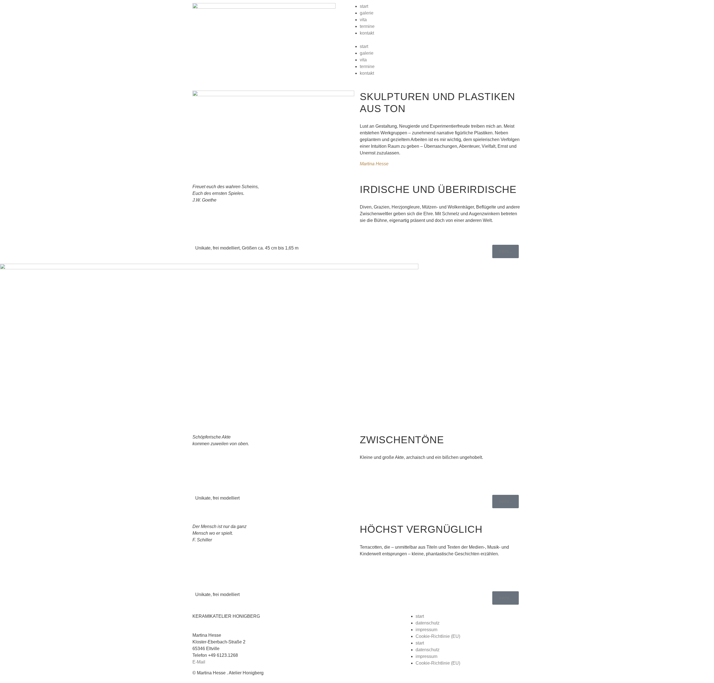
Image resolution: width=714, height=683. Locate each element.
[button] (441, 40)
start (364, 6)
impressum (426, 629)
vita (363, 19)
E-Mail (198, 662)
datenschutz (428, 623)
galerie (366, 13)
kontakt (367, 33)
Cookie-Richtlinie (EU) (438, 636)
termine (367, 26)
